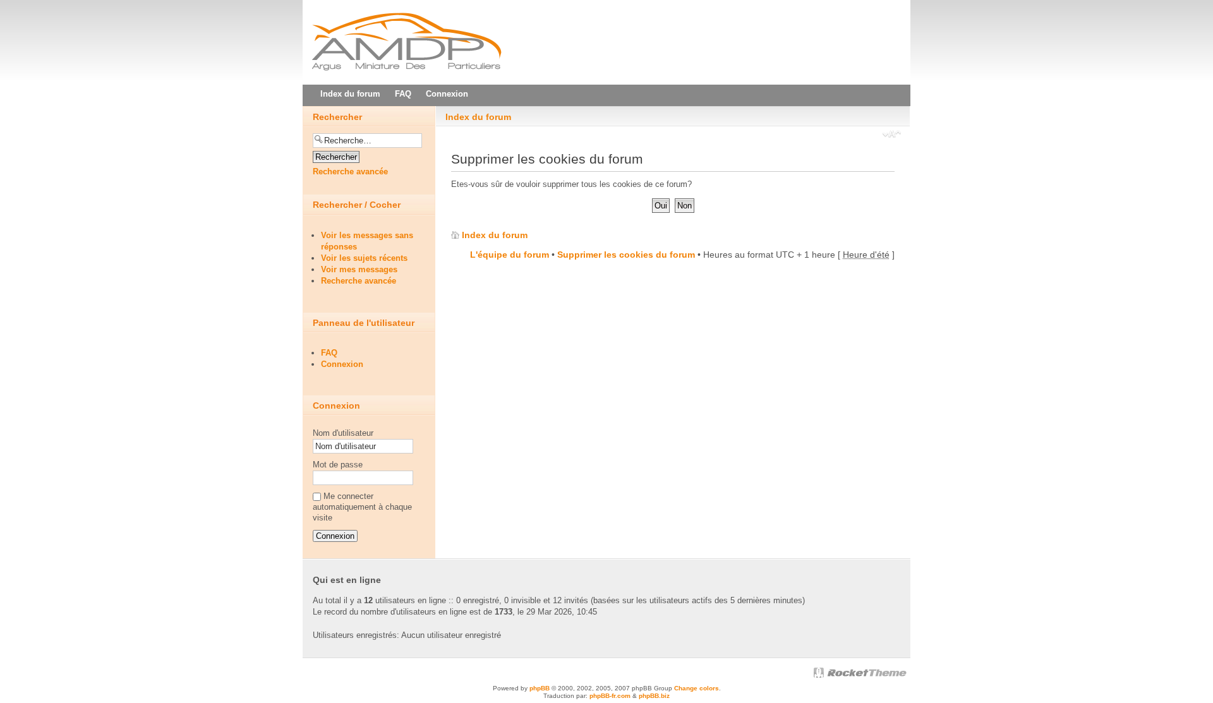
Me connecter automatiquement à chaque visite (362, 506)
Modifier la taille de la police (892, 135)
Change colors (696, 688)
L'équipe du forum (509, 254)
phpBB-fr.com (610, 695)
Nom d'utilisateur (343, 433)
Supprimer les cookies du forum (626, 254)
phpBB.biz (654, 695)
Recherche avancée (350, 171)
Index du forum (478, 117)
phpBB (539, 688)
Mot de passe (338, 464)
